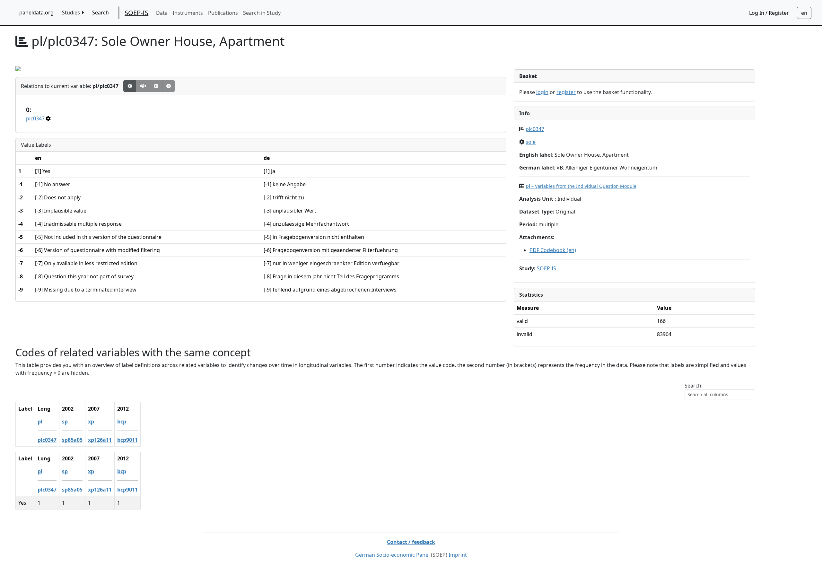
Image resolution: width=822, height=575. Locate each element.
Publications (223, 12)
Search (100, 12)
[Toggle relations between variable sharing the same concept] (129, 86)
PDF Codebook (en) (552, 250)
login (542, 92)
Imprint (458, 554)
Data (162, 12)
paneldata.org (36, 12)
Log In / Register (769, 12)
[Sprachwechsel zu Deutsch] (804, 13)
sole (531, 141)
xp (91, 421)
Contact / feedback (411, 541)
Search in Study (262, 12)
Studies (71, 12)
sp (65, 421)
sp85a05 (72, 439)
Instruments (188, 12)
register (566, 92)
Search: (694, 385)
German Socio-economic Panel (392, 554)
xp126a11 (100, 439)
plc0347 (35, 118)
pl (581, 185)
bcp (121, 421)
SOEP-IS (136, 12)
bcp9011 (127, 439)
